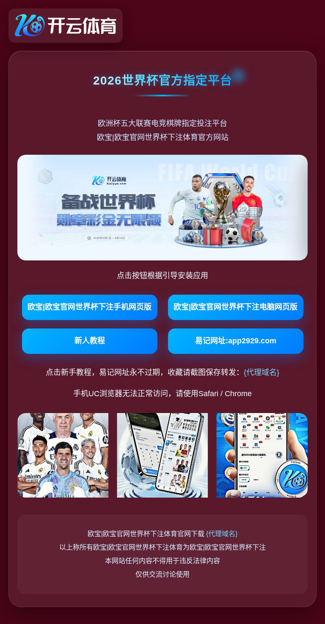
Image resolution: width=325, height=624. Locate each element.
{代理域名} (261, 372)
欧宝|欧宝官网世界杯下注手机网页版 (89, 307)
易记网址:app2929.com (235, 341)
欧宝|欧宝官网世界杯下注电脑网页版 (235, 307)
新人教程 (89, 341)
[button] (138, 488)
